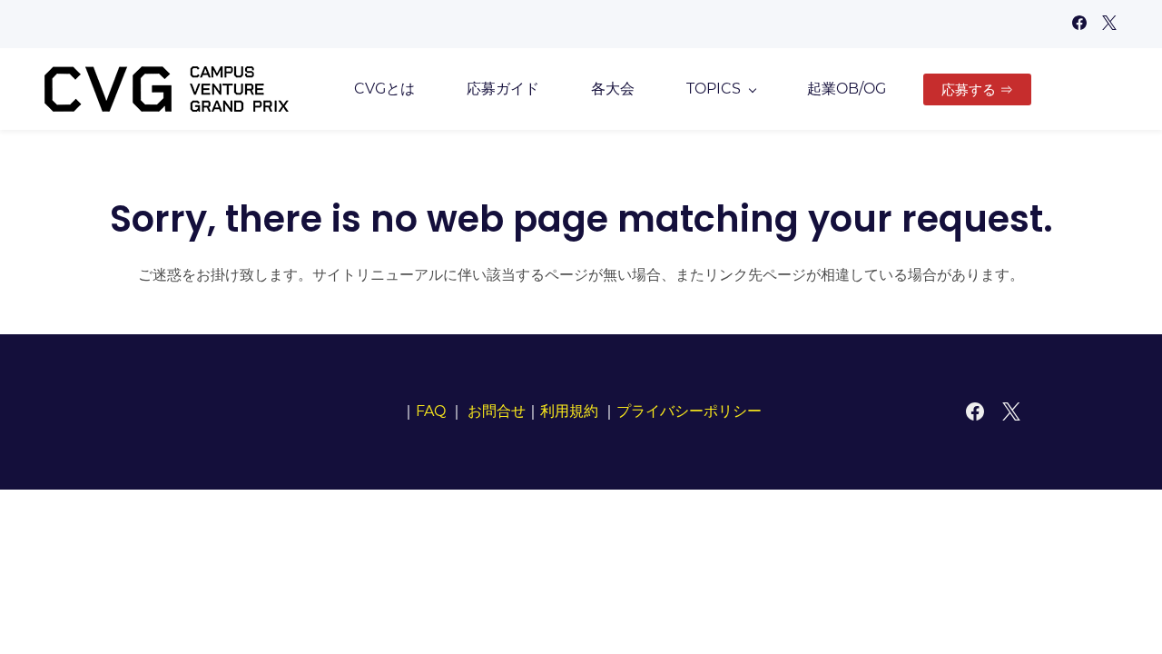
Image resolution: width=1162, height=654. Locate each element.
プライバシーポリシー (689, 411)
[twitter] (1109, 25)
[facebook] (1079, 25)
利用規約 (569, 411)
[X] (1011, 411)
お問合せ (497, 411)
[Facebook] (975, 411)
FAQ (431, 411)
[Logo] (166, 89)
